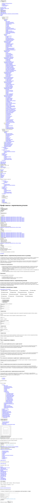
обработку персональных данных (11, 498)
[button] (3, 1)
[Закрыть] (0, 178)
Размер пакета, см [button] (3, 213)
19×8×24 (3, 215)
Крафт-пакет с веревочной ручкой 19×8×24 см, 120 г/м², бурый (10, 227)
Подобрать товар (3, 311)
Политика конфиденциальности (5, 487)
